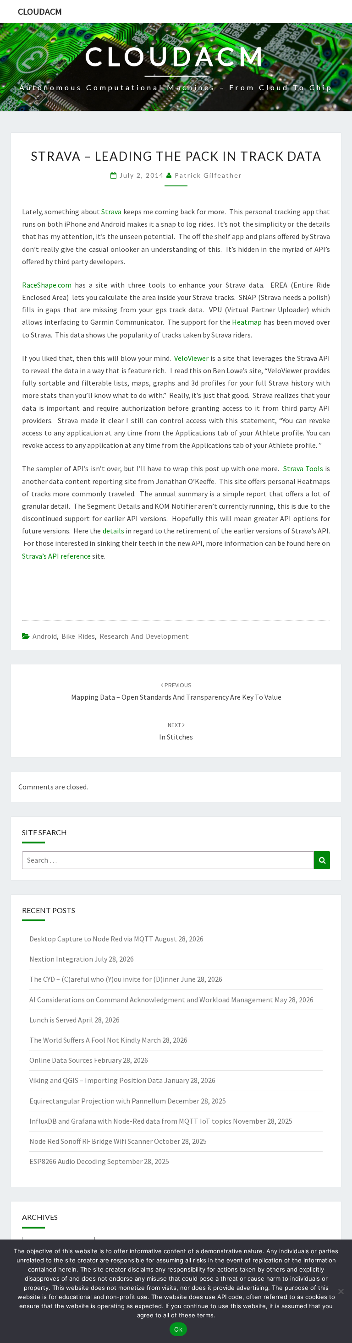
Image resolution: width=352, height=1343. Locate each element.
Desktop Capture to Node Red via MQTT (91, 938)
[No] (340, 1291)
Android (45, 636)
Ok (178, 1329)
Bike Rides (78, 636)
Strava (111, 211)
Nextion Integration (61, 958)
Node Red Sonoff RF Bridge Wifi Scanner (91, 1141)
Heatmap (247, 321)
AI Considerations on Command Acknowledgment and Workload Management (151, 999)
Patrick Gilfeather (208, 175)
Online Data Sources (61, 1060)
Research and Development (144, 636)
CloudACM (40, 11)
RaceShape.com (47, 284)
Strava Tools (303, 468)
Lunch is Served (53, 1019)
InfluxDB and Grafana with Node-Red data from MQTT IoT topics (130, 1121)
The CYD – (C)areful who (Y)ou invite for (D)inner (104, 979)
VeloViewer (191, 358)
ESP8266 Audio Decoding (67, 1161)
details (113, 530)
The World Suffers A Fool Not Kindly (84, 1039)
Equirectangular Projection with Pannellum (97, 1100)
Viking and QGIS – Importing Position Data (96, 1080)
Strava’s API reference (56, 555)
